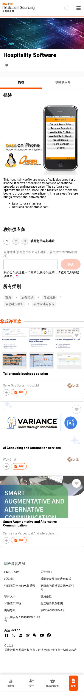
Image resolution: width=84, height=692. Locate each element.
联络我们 (10, 578)
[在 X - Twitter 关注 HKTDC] (13, 635)
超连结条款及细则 (51, 603)
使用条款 (46, 596)
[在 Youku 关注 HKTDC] (49, 635)
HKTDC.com (11, 571)
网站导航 (10, 610)
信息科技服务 (14, 304)
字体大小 (10, 596)
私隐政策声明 (12, 603)
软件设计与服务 (43, 304)
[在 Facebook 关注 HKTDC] (6, 635)
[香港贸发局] (42, 566)
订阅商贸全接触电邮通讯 (19, 585)
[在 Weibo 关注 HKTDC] (28, 635)
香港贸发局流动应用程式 (55, 578)
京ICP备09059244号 (52, 610)
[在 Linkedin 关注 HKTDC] (20, 635)
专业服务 (50, 297)
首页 (8, 297)
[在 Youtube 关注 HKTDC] (42, 635)
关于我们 (46, 571)
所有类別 (27, 297)
